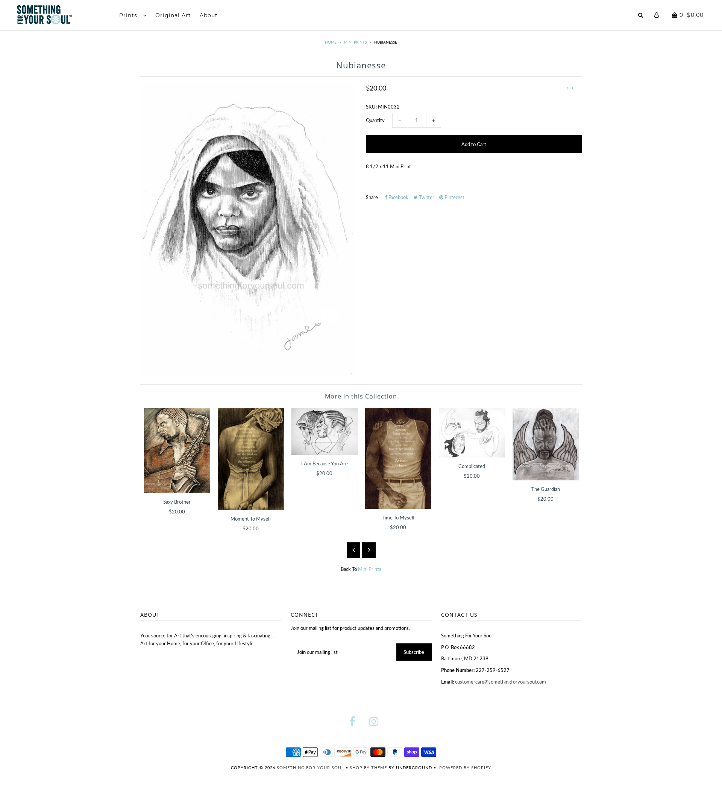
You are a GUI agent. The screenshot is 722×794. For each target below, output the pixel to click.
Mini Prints (355, 42)
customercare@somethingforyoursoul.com (500, 682)
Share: (372, 197)
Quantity (375, 120)
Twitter (426, 197)
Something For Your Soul (311, 767)
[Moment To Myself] (251, 459)
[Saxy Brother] (177, 450)
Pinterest (453, 197)
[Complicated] (472, 432)
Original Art (173, 15)
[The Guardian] (546, 444)
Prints (129, 15)
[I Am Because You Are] (324, 431)
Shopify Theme (368, 767)
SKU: (371, 107)
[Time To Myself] (398, 458)
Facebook (397, 197)
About (209, 15)
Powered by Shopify (465, 767)
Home (331, 42)
